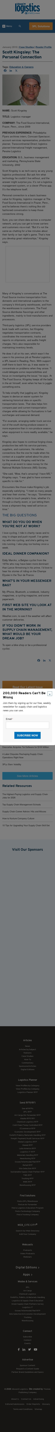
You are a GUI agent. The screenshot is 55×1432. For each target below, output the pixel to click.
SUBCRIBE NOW (27, 735)
